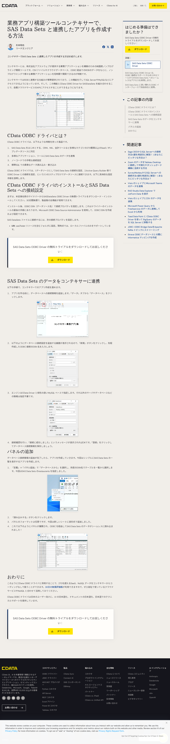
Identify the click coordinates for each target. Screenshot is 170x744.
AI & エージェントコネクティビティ (93, 686)
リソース (131, 686)
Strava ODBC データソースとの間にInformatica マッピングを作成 (145, 236)
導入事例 (131, 678)
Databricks (154, 680)
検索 (141, 6)
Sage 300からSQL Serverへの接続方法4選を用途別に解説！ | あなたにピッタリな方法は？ (145, 154)
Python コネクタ (49, 689)
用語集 (130, 695)
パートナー (89, 691)
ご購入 (135, 6)
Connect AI (68, 678)
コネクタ (88, 674)
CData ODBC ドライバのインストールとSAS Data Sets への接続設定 (145, 113)
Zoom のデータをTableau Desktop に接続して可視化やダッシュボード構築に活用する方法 (145, 165)
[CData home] (11, 5)
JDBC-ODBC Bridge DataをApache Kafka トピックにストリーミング (145, 228)
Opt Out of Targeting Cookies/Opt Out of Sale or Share (142, 736)
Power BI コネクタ (50, 706)
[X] (8, 698)
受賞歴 (109, 686)
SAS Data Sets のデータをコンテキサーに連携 (145, 121)
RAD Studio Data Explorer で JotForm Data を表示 (141, 192)
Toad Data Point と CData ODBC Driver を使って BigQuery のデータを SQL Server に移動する (144, 219)
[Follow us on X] (108, 47)
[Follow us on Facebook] (103, 47)
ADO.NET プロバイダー (51, 683)
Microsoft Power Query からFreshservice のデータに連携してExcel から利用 (144, 209)
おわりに (132, 131)
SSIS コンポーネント (72, 682)
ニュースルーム (112, 682)
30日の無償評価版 (54, 587)
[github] (18, 698)
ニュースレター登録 (136, 690)
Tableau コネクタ (49, 710)
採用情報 (110, 699)
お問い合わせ (157, 6)
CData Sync (69, 674)
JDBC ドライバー (49, 678)
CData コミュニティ (136, 674)
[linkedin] (4, 698)
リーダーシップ (112, 690)
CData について (113, 674)
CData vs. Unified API (94, 700)
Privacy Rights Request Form (111, 731)
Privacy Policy (11, 731)
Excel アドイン (48, 701)
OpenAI (152, 697)
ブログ (130, 682)
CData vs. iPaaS (92, 696)
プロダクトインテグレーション (94, 679)
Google (152, 685)
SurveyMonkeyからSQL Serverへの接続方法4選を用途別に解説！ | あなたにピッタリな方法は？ (145, 175)
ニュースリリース (113, 678)
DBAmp (67, 686)
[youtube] (13, 698)
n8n (151, 693)
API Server (46, 693)
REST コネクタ (48, 697)
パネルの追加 (134, 126)
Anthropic (153, 676)
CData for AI (112, 5)
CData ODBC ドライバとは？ (142, 107)
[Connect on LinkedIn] (112, 47)
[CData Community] (23, 698)
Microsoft (153, 689)
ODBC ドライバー (49, 674)
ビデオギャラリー (135, 699)
